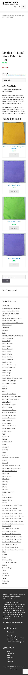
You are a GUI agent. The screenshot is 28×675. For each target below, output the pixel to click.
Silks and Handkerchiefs (9, 562)
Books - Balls (6, 341)
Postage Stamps (7, 500)
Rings (4, 557)
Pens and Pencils (7, 497)
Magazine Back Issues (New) (11, 465)
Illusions (5, 450)
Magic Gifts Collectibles (9, 471)
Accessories (10, 16)
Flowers (4, 444)
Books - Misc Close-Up (9, 365)
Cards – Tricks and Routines (15, 638)
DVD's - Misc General (8, 428)
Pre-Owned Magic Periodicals (11, 542)
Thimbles (5, 573)
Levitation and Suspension (10, 458)
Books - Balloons (7, 338)
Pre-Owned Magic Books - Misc (11, 519)
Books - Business (7, 343)
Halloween (5, 447)
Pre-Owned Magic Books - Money (12, 521)
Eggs (3, 434)
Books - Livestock (7, 359)
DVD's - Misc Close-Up (9, 426)
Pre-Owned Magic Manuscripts (11, 539)
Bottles (4, 386)
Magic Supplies (7, 476)
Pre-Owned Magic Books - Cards (12, 511)
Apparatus (5, 327)
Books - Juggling (7, 354)
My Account (10, 657)
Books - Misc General (8, 367)
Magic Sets (5, 473)
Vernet (4, 578)
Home (4, 16)
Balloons (5, 330)
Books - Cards (6, 346)
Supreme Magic (7, 568)
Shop (8, 651)
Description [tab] (7, 80)
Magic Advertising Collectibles (11, 468)
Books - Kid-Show (7, 357)
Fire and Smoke (7, 442)
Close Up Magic (7, 407)
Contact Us (10, 653)
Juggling (5, 455)
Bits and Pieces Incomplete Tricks (12, 335)
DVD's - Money (6, 431)
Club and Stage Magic (9, 412)
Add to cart (14, 155)
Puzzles (4, 554)
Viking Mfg (5, 581)
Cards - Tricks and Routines (10, 399)
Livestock (5, 463)
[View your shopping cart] (15, 7)
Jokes (4, 452)
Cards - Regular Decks (9, 394)
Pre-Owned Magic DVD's (9, 531)
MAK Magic (5, 479)
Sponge (4, 565)
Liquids (4, 460)
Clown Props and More (9, 410)
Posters (4, 503)
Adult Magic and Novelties (10, 311)
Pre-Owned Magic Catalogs (10, 528)
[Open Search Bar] (19, 7)
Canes (4, 391)
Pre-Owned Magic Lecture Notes (12, 536)
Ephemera (5, 436)
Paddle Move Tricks (8, 492)
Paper (4, 495)
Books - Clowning (7, 349)
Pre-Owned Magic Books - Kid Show (13, 516)
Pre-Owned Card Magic (9, 508)
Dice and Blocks (7, 420)
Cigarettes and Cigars (9, 404)
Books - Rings (6, 373)
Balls (3, 333)
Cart (8, 659)
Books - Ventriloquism (9, 383)
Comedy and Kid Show (9, 415)
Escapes (4, 439)
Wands (4, 584)
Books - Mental (7, 362)
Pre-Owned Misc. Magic (9, 544)
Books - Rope (6, 375)
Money (4, 487)
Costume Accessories (20, 75)
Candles (4, 389)
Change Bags (6, 402)
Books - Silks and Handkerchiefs (12, 378)
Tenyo (4, 570)
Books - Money (6, 370)
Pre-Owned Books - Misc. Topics (12, 505)
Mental (4, 484)
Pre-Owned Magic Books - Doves (12, 513)
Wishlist (9, 655)
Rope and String (7, 560)
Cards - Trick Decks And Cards (11, 396)
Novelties (5, 489)
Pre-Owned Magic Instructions (11, 534)
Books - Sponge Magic (9, 381)
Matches (5, 481)
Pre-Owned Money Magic (10, 547)
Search (6, 281)
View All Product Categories (15, 642)
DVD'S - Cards (6, 423)
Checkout (10, 661)
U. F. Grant (5, 576)
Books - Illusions (7, 351)
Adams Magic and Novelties (11, 308)
